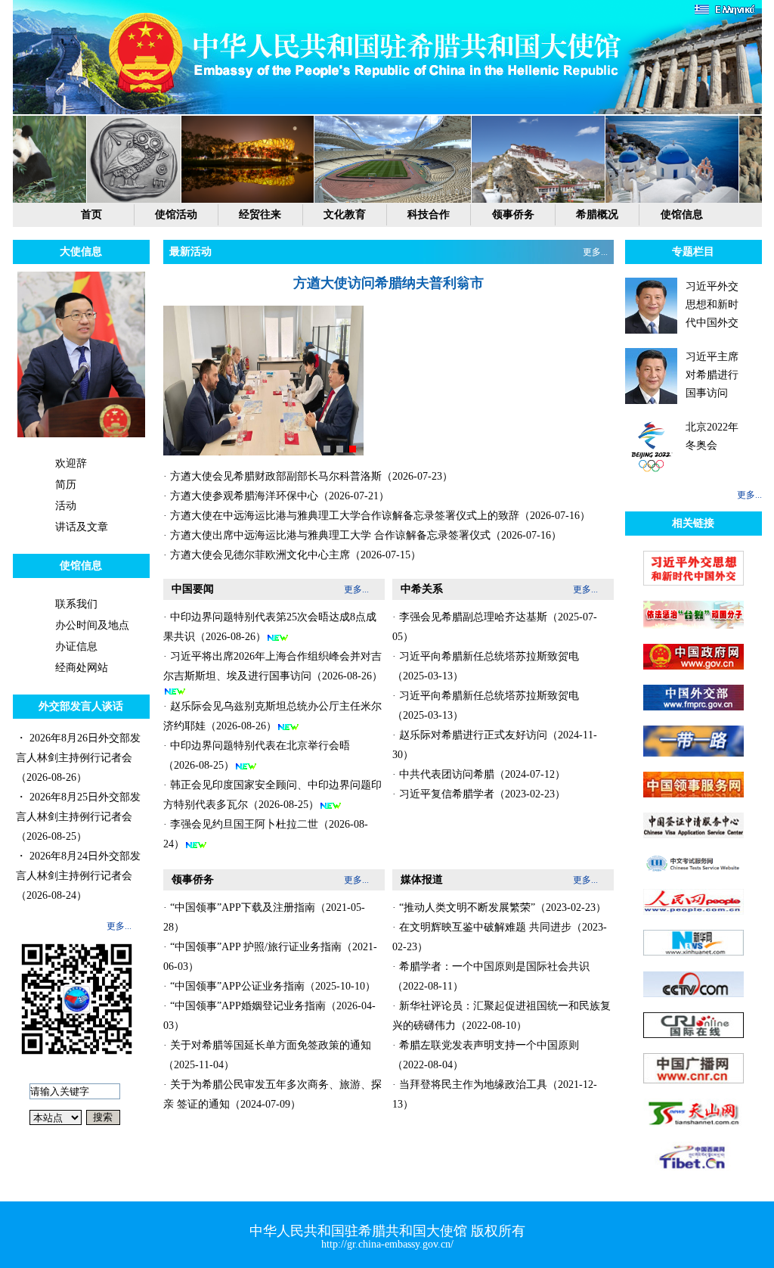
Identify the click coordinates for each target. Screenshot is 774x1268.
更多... (119, 926)
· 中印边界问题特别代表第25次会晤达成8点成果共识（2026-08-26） (269, 626)
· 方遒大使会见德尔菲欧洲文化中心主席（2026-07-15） (292, 555)
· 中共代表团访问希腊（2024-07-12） (478, 774)
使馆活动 (176, 214)
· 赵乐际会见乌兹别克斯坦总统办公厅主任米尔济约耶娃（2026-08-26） (272, 716)
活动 (65, 505)
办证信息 (76, 646)
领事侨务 (513, 214)
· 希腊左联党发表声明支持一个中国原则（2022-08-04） (485, 1055)
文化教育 (345, 214)
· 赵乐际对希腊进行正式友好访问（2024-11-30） (494, 744)
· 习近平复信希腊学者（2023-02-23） (478, 794)
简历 (65, 484)
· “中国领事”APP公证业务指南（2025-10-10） (269, 986)
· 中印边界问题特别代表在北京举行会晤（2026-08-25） (256, 755)
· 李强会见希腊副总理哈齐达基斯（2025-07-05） (494, 626)
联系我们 (76, 604)
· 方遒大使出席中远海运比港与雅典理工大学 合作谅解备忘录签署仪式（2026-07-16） (362, 535)
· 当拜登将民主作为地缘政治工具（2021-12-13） (494, 1094)
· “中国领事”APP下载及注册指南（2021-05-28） (264, 917)
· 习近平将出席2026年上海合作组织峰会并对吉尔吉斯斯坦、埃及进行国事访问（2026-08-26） (272, 666)
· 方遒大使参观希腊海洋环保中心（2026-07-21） (276, 496)
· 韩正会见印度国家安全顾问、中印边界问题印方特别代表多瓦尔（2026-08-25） (272, 794)
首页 (91, 214)
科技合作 (428, 214)
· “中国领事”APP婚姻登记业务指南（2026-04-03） (269, 1015)
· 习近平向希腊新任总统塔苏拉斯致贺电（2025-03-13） (485, 666)
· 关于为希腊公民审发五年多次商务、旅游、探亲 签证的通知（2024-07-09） (272, 1094)
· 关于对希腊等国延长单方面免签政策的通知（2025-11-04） (267, 1055)
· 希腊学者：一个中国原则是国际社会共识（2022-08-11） (491, 976)
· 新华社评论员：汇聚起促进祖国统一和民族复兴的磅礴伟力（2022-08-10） (501, 1015)
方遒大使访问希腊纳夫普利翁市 (388, 283)
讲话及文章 (81, 527)
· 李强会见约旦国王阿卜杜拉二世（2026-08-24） (265, 834)
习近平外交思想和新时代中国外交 (712, 304)
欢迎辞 (71, 463)
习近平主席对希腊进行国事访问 (712, 375)
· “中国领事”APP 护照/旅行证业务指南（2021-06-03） (270, 956)
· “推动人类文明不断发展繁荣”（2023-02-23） (499, 907)
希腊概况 (597, 214)
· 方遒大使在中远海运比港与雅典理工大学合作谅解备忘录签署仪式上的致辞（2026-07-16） (376, 515)
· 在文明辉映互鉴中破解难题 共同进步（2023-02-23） (499, 937)
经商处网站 (81, 667)
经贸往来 (260, 214)
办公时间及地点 (92, 625)
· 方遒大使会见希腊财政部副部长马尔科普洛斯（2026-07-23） (308, 476)
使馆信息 (682, 214)
